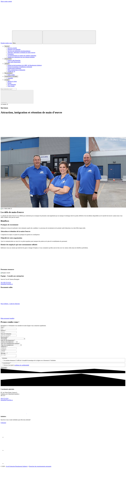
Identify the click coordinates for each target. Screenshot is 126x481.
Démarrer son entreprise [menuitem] (14, 49)
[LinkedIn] (39, 413)
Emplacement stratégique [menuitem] (14, 68)
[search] (63, 96)
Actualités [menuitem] (10, 78)
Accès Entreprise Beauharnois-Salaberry (17, 466)
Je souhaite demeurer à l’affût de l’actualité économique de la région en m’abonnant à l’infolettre (30, 360)
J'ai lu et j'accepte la (16, 365)
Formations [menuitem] (11, 54)
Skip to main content (6, 1)
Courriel (3, 350)
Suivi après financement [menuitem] (14, 62)
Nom (2, 327)
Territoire (7, 63)
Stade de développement (8, 340)
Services (7, 46)
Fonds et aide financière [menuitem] (14, 60)
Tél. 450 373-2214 (6, 282)
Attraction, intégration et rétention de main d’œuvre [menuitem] (21, 52)
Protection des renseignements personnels (40, 466)
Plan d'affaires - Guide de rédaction (10, 303)
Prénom (3, 330)
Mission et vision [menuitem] (12, 81)
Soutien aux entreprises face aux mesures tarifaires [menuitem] (21, 57)
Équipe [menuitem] (9, 83)
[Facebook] (14, 413)
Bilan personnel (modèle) (7, 318)
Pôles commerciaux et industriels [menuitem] (16, 70)
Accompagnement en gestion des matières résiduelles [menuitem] (22, 55)
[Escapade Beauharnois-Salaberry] (17, 450)
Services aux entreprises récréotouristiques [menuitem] (19, 51)
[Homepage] (63, 29)
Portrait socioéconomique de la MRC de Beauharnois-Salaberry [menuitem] (25, 65)
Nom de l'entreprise (6, 334)
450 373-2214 (4, 398)
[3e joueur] (13, 479)
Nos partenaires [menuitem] (12, 84)
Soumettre (4, 367)
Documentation (8, 73)
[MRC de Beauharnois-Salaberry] (17, 437)
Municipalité (4, 337)
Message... (4, 353)
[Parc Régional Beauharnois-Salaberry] (17, 463)
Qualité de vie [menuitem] (11, 71)
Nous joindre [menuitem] (11, 86)
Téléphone (4, 346)
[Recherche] (69, 37)
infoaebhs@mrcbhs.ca (7, 284)
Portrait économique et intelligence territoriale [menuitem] (20, 67)
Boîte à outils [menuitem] (11, 74)
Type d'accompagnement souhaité (10, 343)
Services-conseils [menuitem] (12, 48)
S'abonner (3, 422)
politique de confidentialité (22, 365)
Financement (8, 58)
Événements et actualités (11, 76)
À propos (7, 79)
